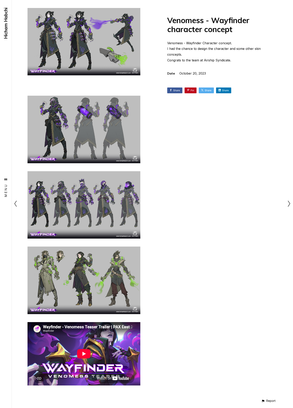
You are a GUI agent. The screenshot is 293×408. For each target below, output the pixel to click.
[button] (268, 401)
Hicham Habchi (6, 23)
